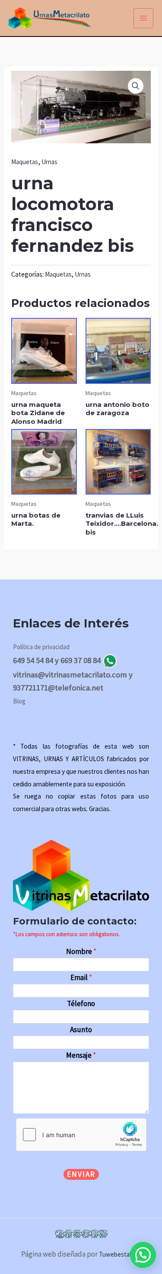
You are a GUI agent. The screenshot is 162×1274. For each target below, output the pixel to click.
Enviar (81, 1174)
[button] (135, 86)
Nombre (81, 951)
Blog (19, 701)
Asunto (81, 1029)
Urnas (49, 162)
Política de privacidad (41, 647)
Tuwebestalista (120, 1254)
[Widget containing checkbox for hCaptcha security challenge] (81, 1134)
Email (81, 977)
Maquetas (24, 162)
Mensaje (81, 1055)
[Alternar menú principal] (143, 18)
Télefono (81, 1003)
